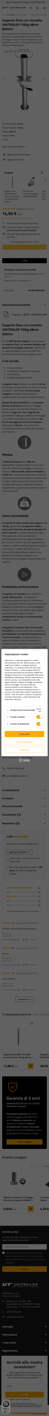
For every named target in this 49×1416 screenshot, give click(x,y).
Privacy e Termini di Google (21, 682)
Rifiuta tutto (24, 749)
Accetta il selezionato (24, 741)
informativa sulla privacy (14, 677)
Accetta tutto (24, 734)
